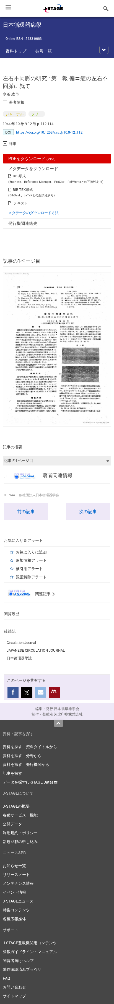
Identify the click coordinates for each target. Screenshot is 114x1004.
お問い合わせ (14, 987)
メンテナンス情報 (18, 883)
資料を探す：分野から (22, 755)
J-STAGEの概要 (16, 806)
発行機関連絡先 (22, 223)
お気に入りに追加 (31, 552)
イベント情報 (14, 892)
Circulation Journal (21, 642)
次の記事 (88, 511)
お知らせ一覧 (14, 865)
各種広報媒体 (14, 918)
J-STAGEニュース (18, 901)
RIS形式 (19, 175)
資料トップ (16, 51)
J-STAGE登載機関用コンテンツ (30, 942)
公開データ (12, 823)
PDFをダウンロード (32, 158)
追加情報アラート (31, 560)
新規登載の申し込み (20, 841)
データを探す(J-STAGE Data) (28, 782)
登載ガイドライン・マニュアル (30, 951)
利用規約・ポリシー (20, 832)
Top (58, 723)
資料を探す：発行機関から (26, 764)
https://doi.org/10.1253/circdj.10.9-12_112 (49, 132)
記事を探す (12, 773)
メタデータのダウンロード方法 (33, 212)
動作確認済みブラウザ (22, 969)
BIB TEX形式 (23, 189)
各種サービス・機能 (20, 815)
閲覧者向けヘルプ (18, 960)
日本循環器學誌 (19, 658)
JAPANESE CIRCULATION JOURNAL (36, 650)
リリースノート (16, 874)
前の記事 (26, 511)
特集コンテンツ (16, 909)
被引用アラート (29, 568)
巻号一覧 (43, 51)
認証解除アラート (31, 576)
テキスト (21, 203)
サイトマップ (14, 995)
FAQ (6, 978)
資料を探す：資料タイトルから (30, 746)
